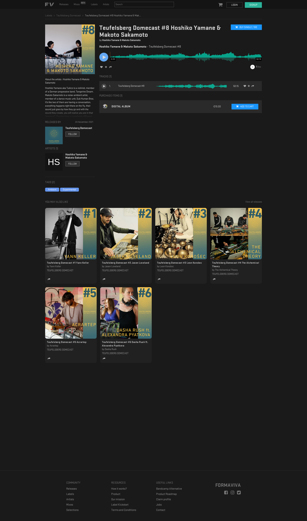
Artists (106, 4)
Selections (72, 510)
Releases (63, 4)
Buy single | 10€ (248, 27)
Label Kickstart (119, 504)
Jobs (159, 504)
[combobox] (144, 4)
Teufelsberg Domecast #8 (131, 86)
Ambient (52, 189)
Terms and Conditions (123, 510)
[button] (220, 5)
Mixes (79, 3)
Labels (94, 4)
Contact (160, 510)
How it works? (119, 488)
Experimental (69, 189)
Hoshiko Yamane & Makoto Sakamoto (121, 40)
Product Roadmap (166, 494)
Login (234, 5)
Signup (253, 5)
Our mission (118, 499)
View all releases (253, 202)
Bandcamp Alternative (169, 488)
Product (115, 494)
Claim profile (163, 499)
